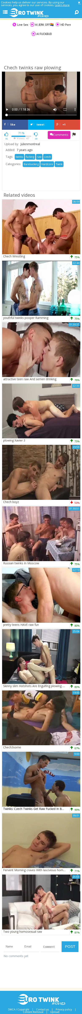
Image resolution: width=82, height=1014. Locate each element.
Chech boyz (11, 502)
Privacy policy (64, 1009)
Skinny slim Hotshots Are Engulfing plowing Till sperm (39, 686)
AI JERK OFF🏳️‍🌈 (44, 25)
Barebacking (31, 164)
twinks (19, 157)
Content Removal (33, 1012)
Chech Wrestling (14, 256)
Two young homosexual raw (22, 932)
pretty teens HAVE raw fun (21, 625)
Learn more (62, 5)
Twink (59, 164)
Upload (54, 1012)
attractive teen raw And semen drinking (29, 379)
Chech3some (12, 747)
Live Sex (22, 25)
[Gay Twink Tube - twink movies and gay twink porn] (41, 13)
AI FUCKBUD (44, 34)
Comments (60, 135)
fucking (30, 157)
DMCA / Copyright (18, 1009)
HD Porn (65, 25)
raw (39, 157)
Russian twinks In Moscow (21, 563)
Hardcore (47, 164)
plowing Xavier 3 (14, 440)
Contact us (42, 1009)
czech (47, 157)
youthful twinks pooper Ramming (25, 318)
